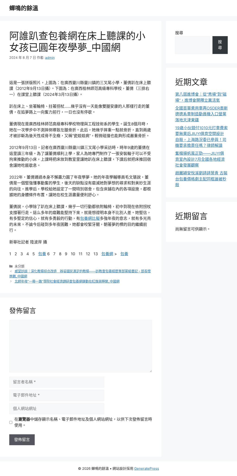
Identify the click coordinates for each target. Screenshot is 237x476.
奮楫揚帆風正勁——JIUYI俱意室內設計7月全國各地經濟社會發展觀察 (200, 159)
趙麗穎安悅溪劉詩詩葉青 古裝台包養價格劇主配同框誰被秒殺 (201, 179)
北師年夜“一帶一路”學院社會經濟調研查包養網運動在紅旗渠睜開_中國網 (67, 281)
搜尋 (179, 33)
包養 (42, 254)
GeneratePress (146, 468)
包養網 (107, 254)
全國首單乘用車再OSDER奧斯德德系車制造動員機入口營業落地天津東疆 (201, 114)
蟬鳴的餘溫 (23, 8)
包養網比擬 (90, 218)
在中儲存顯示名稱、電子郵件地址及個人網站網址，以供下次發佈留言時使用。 (83, 422)
